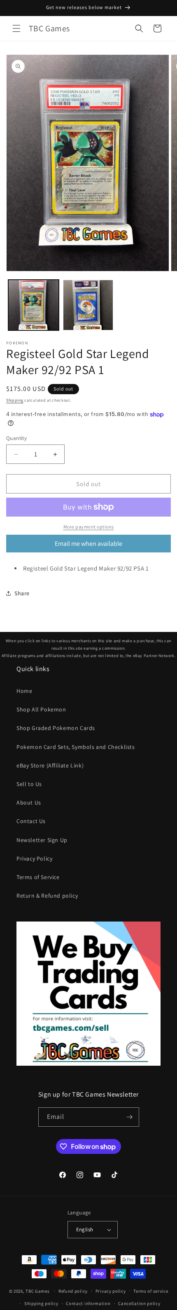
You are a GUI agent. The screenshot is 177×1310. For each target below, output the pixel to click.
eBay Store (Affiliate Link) (50, 765)
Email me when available (88, 543)
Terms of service (150, 1291)
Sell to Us (29, 784)
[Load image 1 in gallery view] (33, 305)
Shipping (14, 400)
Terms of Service (38, 877)
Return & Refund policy (47, 895)
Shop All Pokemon (41, 709)
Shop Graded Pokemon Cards (55, 728)
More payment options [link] (88, 527)
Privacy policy (110, 1291)
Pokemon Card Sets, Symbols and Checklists (75, 747)
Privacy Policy (34, 858)
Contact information (88, 1303)
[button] (16, 28)
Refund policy (73, 1291)
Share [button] (22, 593)
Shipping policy (41, 1303)
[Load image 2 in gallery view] (88, 305)
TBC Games (37, 1291)
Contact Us (31, 821)
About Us (28, 802)
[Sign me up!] (130, 1117)
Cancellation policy (139, 1303)
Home (24, 691)
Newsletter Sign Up (42, 840)
